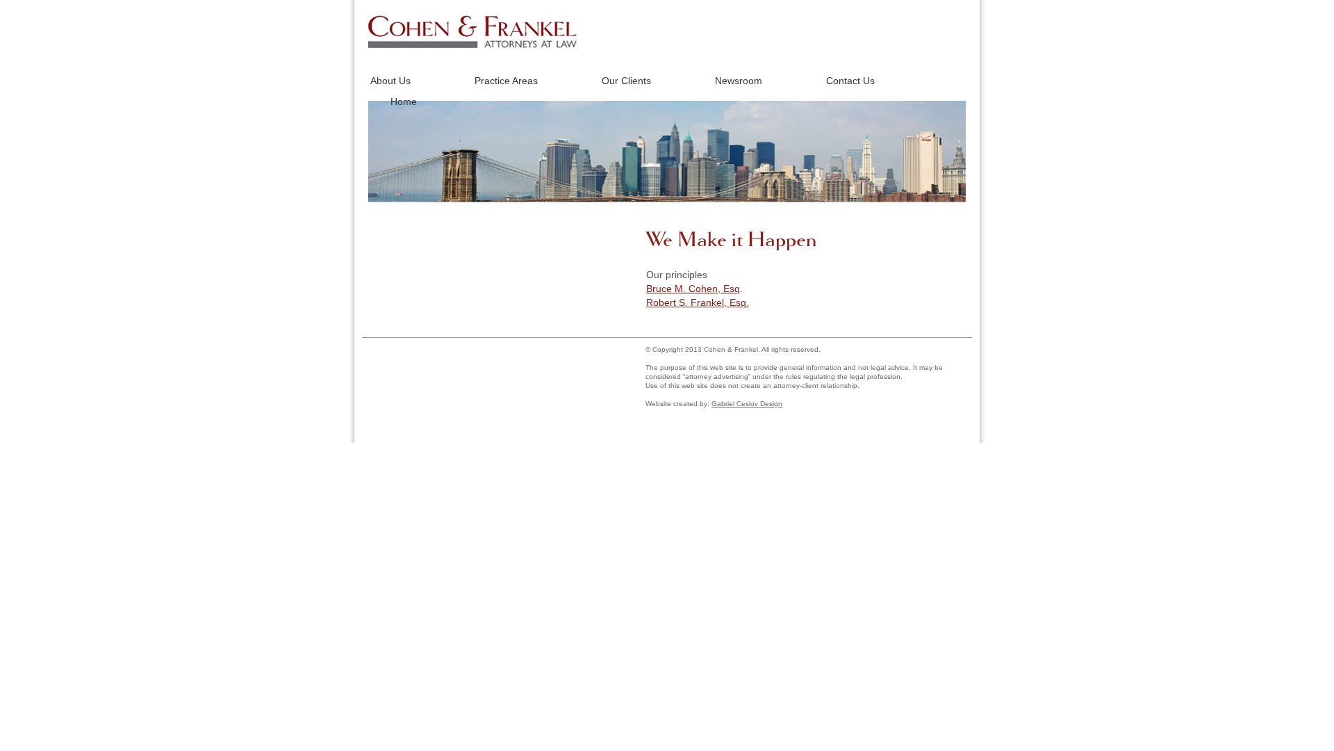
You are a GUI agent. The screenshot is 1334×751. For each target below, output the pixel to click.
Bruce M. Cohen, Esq (693, 288)
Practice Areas (506, 80)
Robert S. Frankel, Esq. (697, 302)
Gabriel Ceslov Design (746, 403)
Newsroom (738, 80)
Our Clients (626, 80)
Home (403, 101)
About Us (390, 80)
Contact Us (850, 80)
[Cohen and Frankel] (473, 44)
